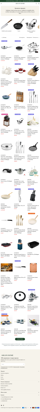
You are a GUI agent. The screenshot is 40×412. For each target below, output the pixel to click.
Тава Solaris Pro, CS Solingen (33, 254)
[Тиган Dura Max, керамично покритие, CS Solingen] (20, 47)
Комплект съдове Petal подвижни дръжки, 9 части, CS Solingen (6, 308)
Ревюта (2, 379)
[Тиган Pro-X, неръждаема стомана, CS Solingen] (7, 47)
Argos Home (6, 407)
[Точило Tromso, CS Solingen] (7, 171)
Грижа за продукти (4, 385)
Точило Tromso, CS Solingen (6, 181)
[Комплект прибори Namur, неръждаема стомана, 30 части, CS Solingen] (33, 96)
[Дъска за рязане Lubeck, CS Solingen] (33, 267)
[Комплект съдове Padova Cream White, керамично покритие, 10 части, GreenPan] (33, 121)
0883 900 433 (4, 400)
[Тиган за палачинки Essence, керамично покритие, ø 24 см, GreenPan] (33, 146)
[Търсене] (36, 3)
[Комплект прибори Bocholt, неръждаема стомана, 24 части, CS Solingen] (20, 220)
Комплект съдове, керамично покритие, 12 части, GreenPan (32, 182)
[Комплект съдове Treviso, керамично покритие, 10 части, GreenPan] (33, 296)
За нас (2, 377)
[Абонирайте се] (24, 364)
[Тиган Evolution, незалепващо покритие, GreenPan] (7, 195)
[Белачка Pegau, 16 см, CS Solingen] (20, 195)
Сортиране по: (29, 37)
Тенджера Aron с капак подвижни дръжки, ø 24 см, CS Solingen (19, 132)
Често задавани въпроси (5, 389)
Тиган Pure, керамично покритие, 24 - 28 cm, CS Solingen (6, 108)
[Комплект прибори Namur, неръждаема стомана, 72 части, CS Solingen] (20, 146)
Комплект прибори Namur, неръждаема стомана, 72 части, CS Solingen (19, 158)
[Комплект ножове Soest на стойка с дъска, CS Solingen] (20, 96)
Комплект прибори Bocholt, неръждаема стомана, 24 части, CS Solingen (19, 231)
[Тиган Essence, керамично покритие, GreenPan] (33, 320)
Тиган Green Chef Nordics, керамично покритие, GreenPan (32, 231)
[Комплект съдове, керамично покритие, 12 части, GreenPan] (33, 171)
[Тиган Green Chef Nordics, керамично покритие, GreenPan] (33, 220)
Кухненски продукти (5, 373)
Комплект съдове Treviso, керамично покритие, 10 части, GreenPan (32, 308)
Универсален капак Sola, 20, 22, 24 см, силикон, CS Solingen (19, 308)
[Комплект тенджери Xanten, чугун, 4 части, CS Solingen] (20, 70)
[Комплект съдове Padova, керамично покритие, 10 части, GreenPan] (7, 320)
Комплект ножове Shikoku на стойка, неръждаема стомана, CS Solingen (33, 82)
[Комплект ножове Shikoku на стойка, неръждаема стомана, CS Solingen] (33, 70)
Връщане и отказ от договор (6, 383)
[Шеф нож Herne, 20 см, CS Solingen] (20, 267)
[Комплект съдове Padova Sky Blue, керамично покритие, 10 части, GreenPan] (20, 320)
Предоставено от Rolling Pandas (14, 407)
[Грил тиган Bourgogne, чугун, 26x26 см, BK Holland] (7, 244)
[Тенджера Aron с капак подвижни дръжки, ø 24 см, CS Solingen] (20, 121)
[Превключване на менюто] (1, 3)
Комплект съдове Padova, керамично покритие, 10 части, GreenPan (6, 332)
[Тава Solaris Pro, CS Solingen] (33, 244)
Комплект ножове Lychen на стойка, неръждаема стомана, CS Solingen (33, 207)
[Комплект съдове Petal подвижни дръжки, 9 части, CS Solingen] (7, 296)
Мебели (2, 375)
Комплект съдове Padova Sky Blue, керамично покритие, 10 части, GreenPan (20, 332)
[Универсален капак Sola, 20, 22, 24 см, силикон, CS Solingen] (20, 296)
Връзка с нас (3, 387)
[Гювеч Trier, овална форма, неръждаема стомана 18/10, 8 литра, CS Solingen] (7, 146)
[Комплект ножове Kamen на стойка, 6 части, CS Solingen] (20, 244)
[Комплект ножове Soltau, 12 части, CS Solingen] (7, 121)
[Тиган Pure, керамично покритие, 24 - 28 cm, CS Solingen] (7, 96)
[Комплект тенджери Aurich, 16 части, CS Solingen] (33, 47)
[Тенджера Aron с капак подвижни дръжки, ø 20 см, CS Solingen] (20, 171)
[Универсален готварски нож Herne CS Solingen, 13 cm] (7, 220)
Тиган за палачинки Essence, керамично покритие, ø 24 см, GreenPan (33, 158)
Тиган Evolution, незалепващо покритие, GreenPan (6, 207)
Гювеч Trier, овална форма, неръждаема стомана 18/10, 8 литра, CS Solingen (6, 158)
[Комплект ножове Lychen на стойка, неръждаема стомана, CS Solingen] (33, 195)
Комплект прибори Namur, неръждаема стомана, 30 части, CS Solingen (32, 108)
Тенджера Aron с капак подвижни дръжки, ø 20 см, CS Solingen (19, 182)
